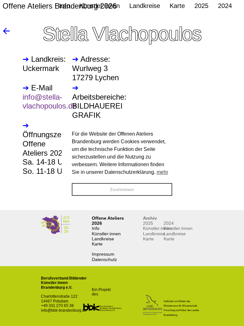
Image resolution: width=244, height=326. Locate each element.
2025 (148, 223)
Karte (97, 243)
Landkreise (103, 238)
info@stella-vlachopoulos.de (50, 101)
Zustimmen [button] (122, 189)
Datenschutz (104, 259)
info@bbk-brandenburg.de (64, 310)
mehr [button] (162, 172)
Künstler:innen (106, 233)
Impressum (103, 254)
